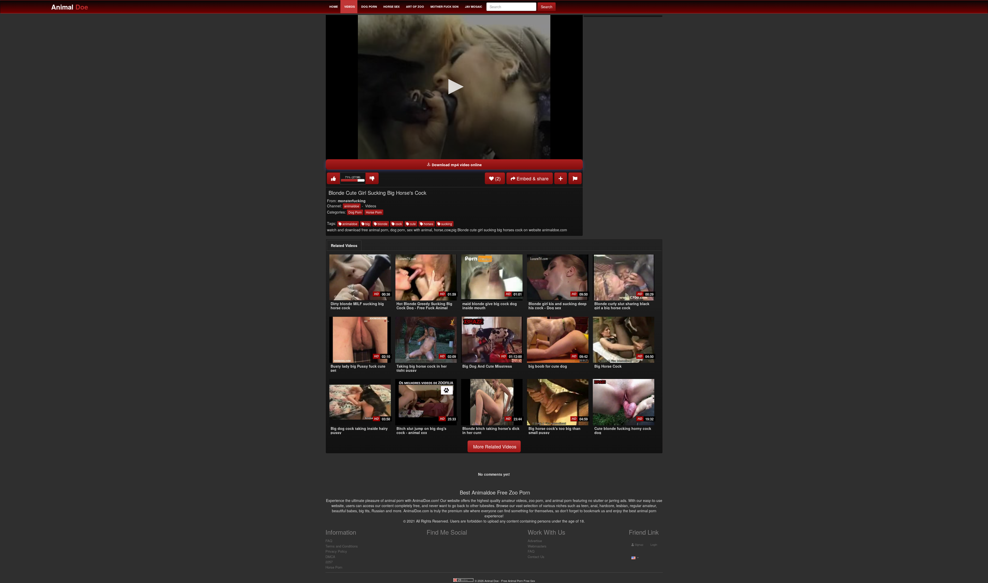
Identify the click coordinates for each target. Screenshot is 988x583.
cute (412, 224)
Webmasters (537, 546)
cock (398, 224)
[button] (454, 86)
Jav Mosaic (473, 6)
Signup (638, 544)
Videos (349, 6)
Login (653, 544)
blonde (382, 224)
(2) (497, 178)
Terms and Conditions (341, 546)
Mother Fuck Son (444, 6)
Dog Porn (369, 6)
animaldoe (351, 206)
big (367, 224)
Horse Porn (374, 212)
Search (546, 6)
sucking (446, 224)
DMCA (330, 556)
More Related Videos (494, 446)
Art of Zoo (415, 6)
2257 (329, 561)
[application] (454, 87)
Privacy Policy (336, 551)
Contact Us (536, 556)
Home (333, 6)
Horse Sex (391, 6)
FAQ (328, 540)
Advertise (535, 540)
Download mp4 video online (456, 164)
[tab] (344, 245)
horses (428, 224)
